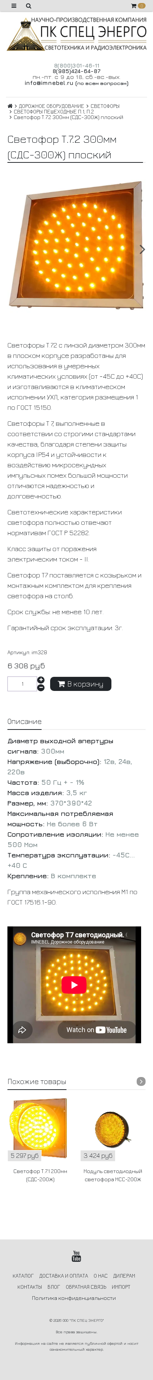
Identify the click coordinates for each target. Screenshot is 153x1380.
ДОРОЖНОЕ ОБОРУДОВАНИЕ (51, 106)
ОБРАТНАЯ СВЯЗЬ (86, 1287)
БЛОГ (54, 1287)
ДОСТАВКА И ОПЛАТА (63, 1275)
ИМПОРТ (121, 1287)
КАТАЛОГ (23, 1275)
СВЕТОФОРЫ (105, 106)
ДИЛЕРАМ (124, 1275)
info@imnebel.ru (49, 82)
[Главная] (10, 106)
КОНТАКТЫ (29, 1287)
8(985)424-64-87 (76, 71)
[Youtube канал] (76, 1256)
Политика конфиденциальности (74, 1298)
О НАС (101, 1275)
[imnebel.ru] (76, 34)
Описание (24, 721)
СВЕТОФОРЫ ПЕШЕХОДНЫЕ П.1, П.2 (54, 111)
